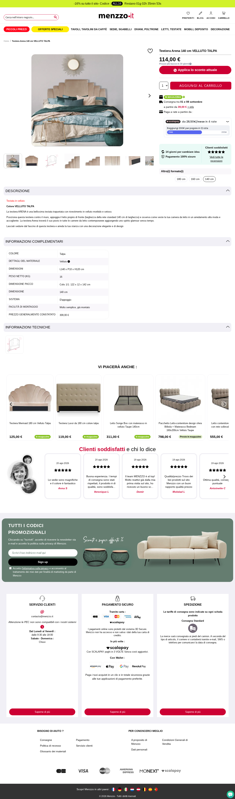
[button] (151, 50)
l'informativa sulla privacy (35, 568)
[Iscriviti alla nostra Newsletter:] (42, 552)
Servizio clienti (84, 745)
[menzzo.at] (138, 789)
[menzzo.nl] (132, 789)
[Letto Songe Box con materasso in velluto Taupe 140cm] (128, 398)
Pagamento (82, 739)
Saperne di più (42, 712)
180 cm (181, 179)
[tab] (117, 191)
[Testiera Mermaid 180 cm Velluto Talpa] (30, 398)
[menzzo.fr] (113, 789)
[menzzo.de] (119, 789)
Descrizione (18, 191)
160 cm (195, 179)
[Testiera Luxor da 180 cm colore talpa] (79, 398)
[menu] (117, 29)
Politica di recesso (50, 745)
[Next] (149, 95)
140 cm (209, 179)
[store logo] (117, 17)
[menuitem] (17, 29)
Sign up (43, 562)
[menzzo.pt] (156, 789)
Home (6, 41)
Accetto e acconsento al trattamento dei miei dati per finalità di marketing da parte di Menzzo (44, 572)
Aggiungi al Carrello (200, 85)
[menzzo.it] (126, 789)
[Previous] (11, 404)
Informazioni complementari (34, 241)
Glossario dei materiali (53, 751)
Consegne (46, 739)
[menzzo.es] (150, 789)
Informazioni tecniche (28, 327)
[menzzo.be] (144, 789)
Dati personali (139, 749)
